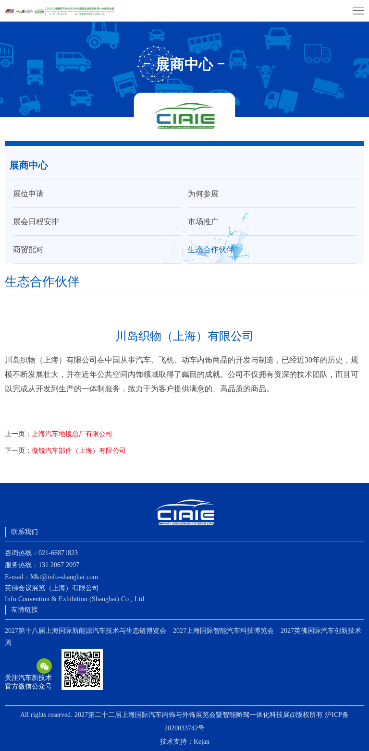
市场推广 (203, 222)
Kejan (201, 741)
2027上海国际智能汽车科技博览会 (223, 630)
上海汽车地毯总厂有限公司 (72, 433)
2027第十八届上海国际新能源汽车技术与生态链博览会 (85, 630)
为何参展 (203, 194)
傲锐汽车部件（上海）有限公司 (79, 450)
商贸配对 (28, 249)
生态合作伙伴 (211, 249)
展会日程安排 (36, 222)
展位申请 (28, 194)
